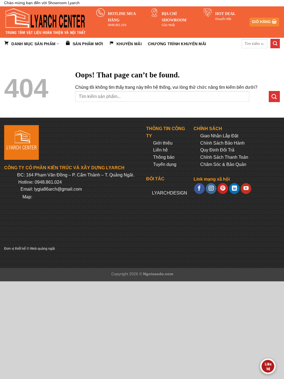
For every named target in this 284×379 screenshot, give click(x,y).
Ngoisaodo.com (158, 274)
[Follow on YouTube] (246, 188)
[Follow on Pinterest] (222, 188)
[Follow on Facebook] (199, 188)
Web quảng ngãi (42, 249)
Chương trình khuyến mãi (177, 44)
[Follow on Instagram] (211, 188)
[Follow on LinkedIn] (234, 188)
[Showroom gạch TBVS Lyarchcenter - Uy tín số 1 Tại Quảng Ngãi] (46, 22)
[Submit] (275, 43)
